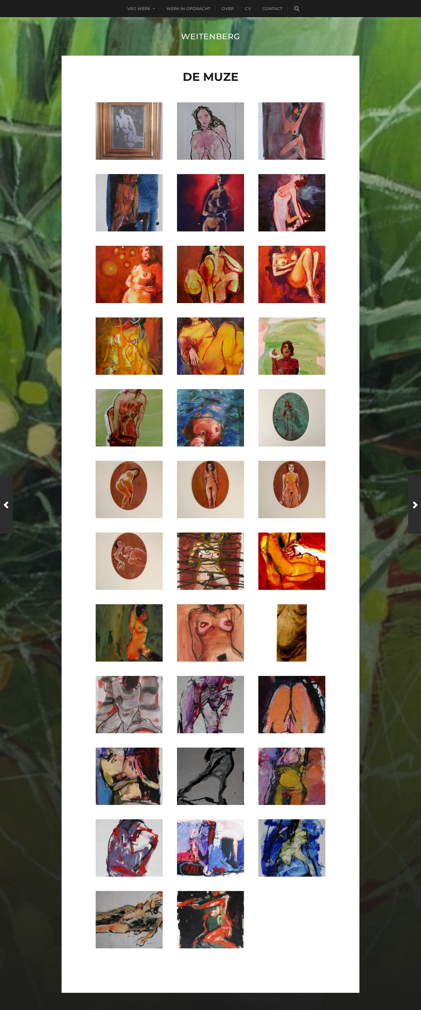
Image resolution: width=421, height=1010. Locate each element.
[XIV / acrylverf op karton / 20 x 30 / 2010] (210, 633)
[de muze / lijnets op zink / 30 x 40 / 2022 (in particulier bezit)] (129, 131)
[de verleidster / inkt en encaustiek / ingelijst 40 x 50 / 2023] (210, 131)
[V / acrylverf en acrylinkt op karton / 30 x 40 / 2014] (129, 346)
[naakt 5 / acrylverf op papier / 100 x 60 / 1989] (129, 848)
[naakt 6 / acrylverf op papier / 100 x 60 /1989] (291, 848)
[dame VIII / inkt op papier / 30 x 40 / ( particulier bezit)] (291, 561)
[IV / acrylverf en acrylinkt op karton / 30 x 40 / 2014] (291, 346)
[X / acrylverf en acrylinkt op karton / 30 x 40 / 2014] (291, 274)
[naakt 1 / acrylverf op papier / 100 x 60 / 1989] (210, 919)
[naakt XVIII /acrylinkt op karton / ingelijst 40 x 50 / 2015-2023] (129, 633)
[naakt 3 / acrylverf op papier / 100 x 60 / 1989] (210, 776)
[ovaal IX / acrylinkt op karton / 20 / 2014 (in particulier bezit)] (129, 489)
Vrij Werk (138, 8)
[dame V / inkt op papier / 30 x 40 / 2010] (129, 704)
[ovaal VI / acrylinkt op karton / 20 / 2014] (210, 489)
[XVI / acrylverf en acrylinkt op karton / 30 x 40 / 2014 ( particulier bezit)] (210, 346)
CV (248, 8)
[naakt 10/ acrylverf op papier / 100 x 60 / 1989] (210, 848)
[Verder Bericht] (414, 505)
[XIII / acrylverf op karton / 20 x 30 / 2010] (210, 561)
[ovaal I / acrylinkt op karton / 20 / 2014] (291, 417)
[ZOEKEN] (297, 8)
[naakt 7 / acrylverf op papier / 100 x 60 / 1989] (129, 919)
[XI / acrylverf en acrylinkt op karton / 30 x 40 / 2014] (129, 274)
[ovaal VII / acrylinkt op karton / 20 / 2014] (291, 489)
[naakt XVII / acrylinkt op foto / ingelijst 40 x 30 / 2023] (210, 202)
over (228, 8)
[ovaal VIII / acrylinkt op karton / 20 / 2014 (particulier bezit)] (129, 561)
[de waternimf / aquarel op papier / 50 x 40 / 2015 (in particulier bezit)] (210, 417)
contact (272, 8)
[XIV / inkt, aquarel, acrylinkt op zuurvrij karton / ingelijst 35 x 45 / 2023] (129, 202)
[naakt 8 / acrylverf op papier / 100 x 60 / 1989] (291, 776)
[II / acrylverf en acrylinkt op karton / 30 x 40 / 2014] (129, 417)
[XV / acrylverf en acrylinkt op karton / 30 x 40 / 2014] (291, 202)
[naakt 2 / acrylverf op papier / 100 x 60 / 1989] (291, 704)
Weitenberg (210, 36)
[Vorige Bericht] (6, 505)
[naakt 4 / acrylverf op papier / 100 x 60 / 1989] (210, 704)
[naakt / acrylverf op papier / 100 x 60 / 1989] (129, 776)
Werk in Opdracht (188, 8)
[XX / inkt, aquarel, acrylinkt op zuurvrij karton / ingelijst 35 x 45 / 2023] (291, 131)
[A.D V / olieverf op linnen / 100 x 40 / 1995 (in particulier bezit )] (291, 633)
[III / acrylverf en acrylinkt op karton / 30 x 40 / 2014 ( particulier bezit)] (210, 274)
